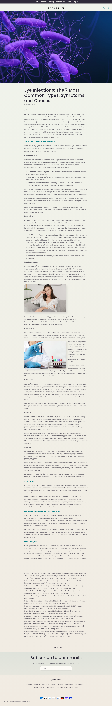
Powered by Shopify (24, 701)
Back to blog (57, 647)
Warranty (37, 684)
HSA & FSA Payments (71, 687)
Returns (44, 684)
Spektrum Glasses (14, 701)
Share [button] (28, 110)
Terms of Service (39, 687)
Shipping (29, 684)
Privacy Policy (79, 684)
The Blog (60, 687)
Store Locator (69, 684)
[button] (4, 8)
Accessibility (51, 687)
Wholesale (51, 684)
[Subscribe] (70, 668)
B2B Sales (60, 684)
